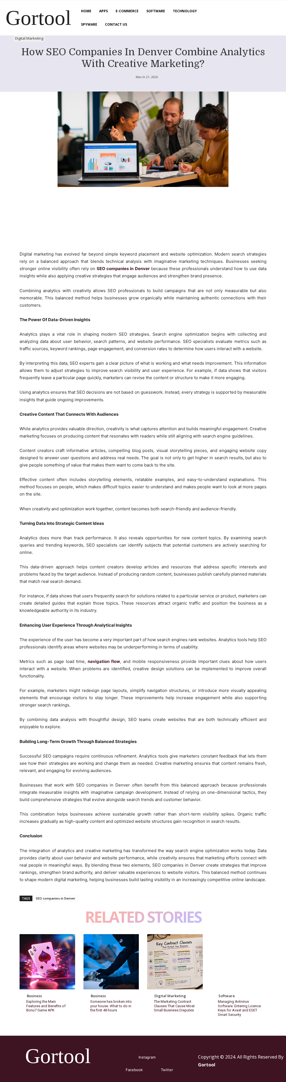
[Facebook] (117, 1070)
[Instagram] (130, 1057)
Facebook (134, 1069)
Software (226, 995)
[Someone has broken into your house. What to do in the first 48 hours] (111, 962)
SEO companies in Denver (55, 898)
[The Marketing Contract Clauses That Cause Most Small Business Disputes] (175, 962)
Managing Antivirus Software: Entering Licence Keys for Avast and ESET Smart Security (239, 1008)
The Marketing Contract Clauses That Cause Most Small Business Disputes (174, 1005)
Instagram (147, 1057)
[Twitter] (153, 1070)
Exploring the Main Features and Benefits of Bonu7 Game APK (46, 1005)
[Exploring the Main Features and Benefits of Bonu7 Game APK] (47, 962)
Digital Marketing (29, 38)
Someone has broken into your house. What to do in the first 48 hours (111, 1005)
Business (34, 995)
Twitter (167, 1069)
